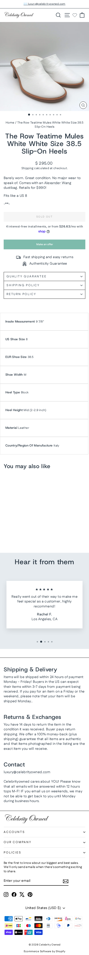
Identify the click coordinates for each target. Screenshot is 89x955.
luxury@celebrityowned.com (27, 772)
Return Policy (21, 294)
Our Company (18, 842)
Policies (12, 852)
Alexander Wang (57, 183)
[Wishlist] (74, 15)
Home (10, 123)
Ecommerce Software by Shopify (44, 951)
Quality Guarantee (26, 276)
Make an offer (44, 246)
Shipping (27, 168)
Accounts (14, 832)
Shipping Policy (23, 285)
